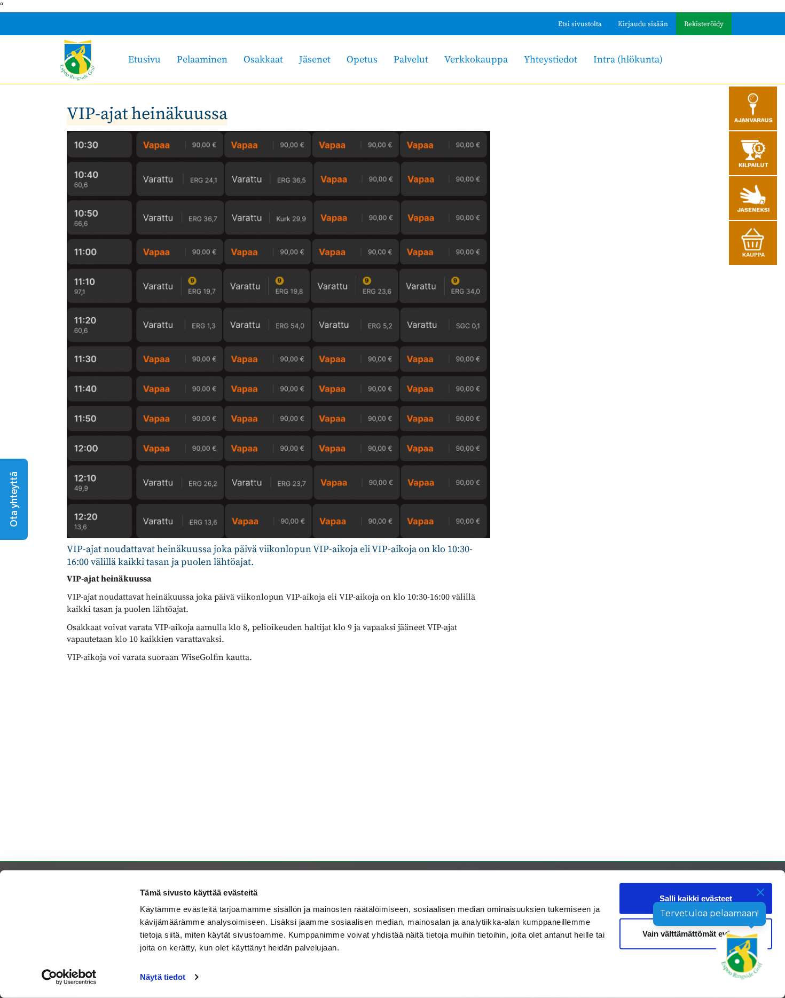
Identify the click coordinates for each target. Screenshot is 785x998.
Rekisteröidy (704, 24)
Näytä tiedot (162, 976)
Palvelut (411, 59)
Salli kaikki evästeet (696, 898)
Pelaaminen (202, 59)
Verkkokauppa (476, 59)
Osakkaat (263, 59)
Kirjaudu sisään (643, 24)
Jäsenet (315, 59)
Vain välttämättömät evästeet (695, 933)
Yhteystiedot (550, 59)
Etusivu (144, 59)
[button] (14, 499)
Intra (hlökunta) (628, 59)
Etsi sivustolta (580, 24)
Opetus (362, 59)
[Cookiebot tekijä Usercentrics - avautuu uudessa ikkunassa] (69, 977)
